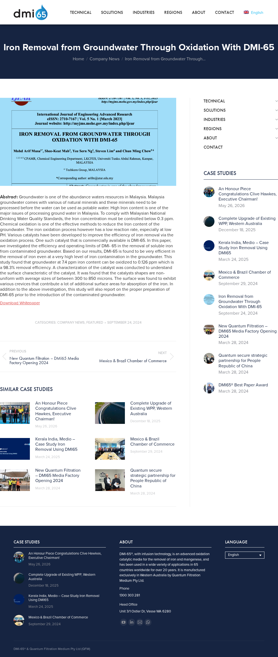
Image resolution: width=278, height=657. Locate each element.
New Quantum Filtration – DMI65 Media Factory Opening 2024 (58, 475)
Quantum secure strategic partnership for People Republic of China (152, 478)
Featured (94, 322)
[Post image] (15, 413)
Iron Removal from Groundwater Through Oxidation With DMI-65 (240, 301)
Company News (71, 322)
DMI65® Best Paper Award (243, 385)
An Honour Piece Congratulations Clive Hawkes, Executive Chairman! (55, 411)
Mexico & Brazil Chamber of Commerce (152, 442)
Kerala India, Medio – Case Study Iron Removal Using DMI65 (56, 444)
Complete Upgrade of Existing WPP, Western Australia (151, 408)
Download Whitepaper (20, 303)
